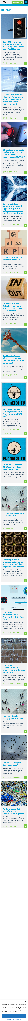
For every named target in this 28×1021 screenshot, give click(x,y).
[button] (25, 1001)
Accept (14, 1016)
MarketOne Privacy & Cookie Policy (14, 1019)
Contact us (16, 2)
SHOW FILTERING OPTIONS (7, 5)
